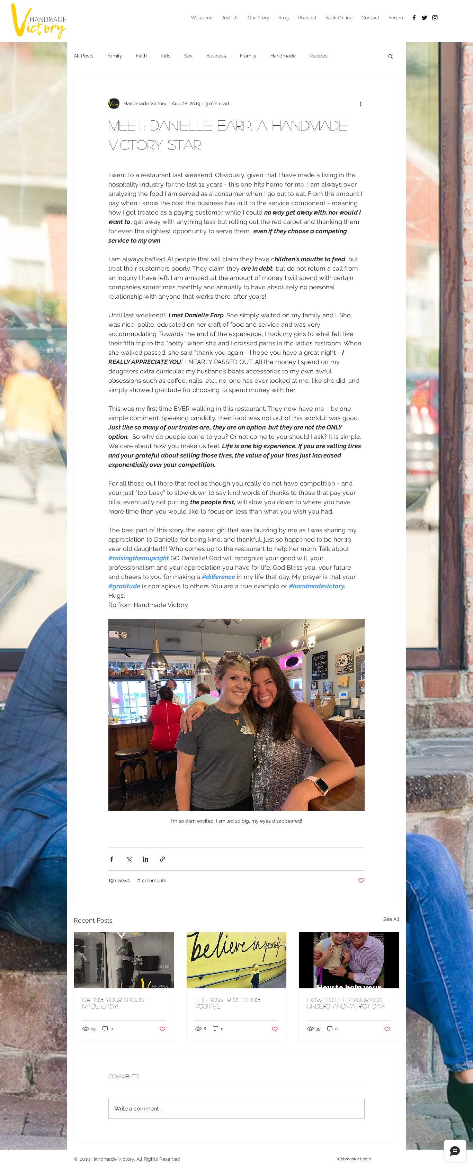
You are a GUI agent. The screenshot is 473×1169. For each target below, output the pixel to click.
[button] (390, 56)
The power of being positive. (227, 1003)
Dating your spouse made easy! (115, 1003)
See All (391, 919)
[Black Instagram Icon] (434, 17)
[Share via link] (162, 859)
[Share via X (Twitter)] (128, 859)
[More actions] (360, 103)
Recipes (319, 55)
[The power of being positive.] (237, 960)
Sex (188, 55)
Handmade (283, 55)
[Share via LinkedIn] (145, 859)
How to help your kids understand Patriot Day (346, 1003)
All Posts (83, 55)
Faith (141, 55)
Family (114, 55)
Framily (248, 55)
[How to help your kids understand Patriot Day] (349, 960)
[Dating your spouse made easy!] (124, 960)
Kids (165, 55)
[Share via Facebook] (111, 859)
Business (216, 55)
